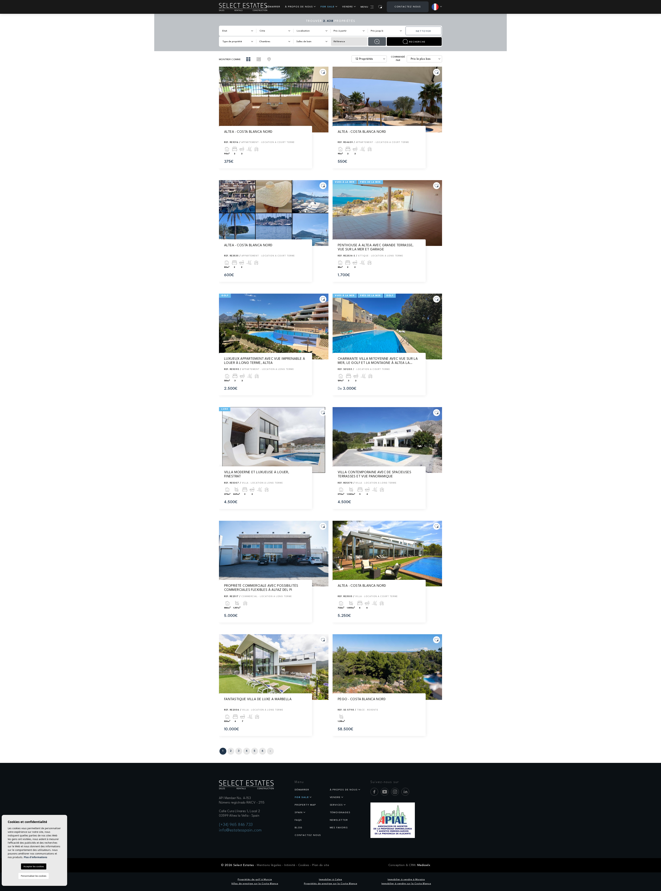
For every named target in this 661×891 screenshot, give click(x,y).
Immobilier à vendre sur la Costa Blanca (406, 883)
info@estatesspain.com (240, 830)
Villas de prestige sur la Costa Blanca (254, 883)
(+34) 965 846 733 (236, 825)
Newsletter (339, 820)
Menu (364, 7)
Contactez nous (408, 7)
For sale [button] (328, 7)
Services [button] (336, 805)
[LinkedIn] (405, 792)
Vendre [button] (347, 7)
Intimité (289, 865)
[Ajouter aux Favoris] (322, 72)
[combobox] (237, 31)
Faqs (298, 820)
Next (325, 101)
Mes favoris (339, 827)
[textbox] (235, 31)
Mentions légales (269, 865)
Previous (222, 101)
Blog (298, 827)
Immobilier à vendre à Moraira (406, 879)
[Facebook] (374, 792)
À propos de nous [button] (299, 7)
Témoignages (340, 812)
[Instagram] (395, 792)
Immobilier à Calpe (330, 879)
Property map (305, 805)
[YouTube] (385, 792)
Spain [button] (299, 812)
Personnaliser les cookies (33, 875)
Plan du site (320, 865)
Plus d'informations (35, 857)
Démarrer (273, 7)
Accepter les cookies (33, 866)
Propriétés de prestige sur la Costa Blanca (330, 883)
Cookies (303, 865)
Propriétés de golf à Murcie (255, 879)
